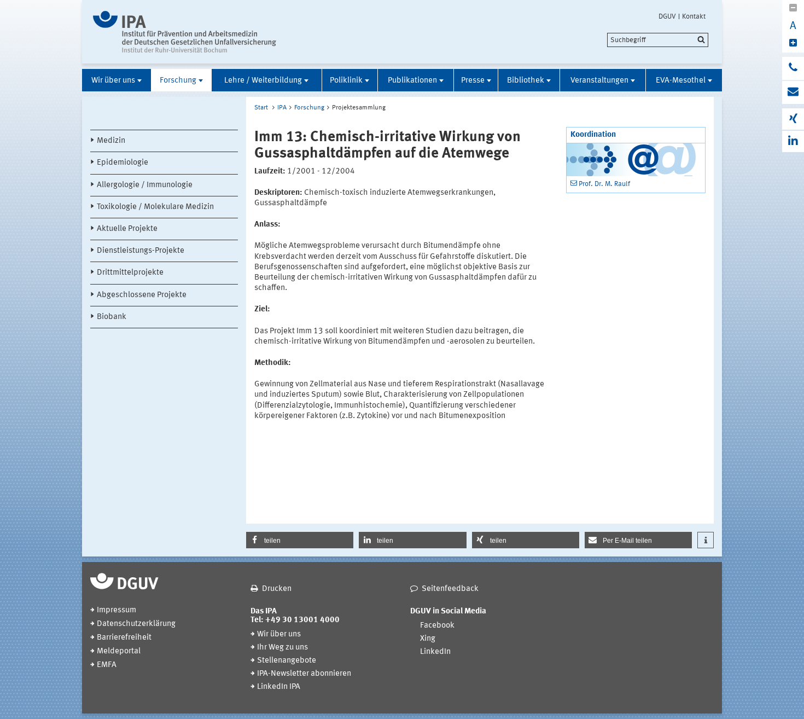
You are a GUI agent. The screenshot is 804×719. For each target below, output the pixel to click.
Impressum (116, 610)
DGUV (667, 16)
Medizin (111, 141)
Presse (473, 81)
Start (261, 108)
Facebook (437, 626)
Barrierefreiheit (124, 638)
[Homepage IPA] (184, 32)
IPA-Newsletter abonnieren (304, 674)
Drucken (277, 589)
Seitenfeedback (450, 589)
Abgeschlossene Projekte (142, 295)
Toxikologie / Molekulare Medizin (155, 207)
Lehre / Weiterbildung (263, 81)
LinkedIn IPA (278, 687)
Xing (427, 639)
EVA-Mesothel (681, 81)
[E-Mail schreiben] (793, 92)
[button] (299, 540)
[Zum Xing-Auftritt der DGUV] (793, 119)
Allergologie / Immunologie (145, 185)
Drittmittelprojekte (130, 273)
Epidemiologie (122, 163)
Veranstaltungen (599, 81)
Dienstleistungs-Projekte (140, 251)
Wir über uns (113, 81)
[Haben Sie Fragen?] (793, 68)
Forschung (178, 81)
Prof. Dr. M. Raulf (604, 184)
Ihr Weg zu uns (282, 647)
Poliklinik (346, 81)
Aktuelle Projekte (127, 229)
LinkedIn (435, 652)
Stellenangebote (286, 661)
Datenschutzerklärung (136, 624)
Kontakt (694, 16)
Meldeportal (119, 651)
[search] (657, 40)
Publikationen (412, 81)
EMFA (106, 665)
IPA (282, 108)
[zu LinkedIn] (793, 141)
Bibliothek (525, 81)
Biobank (111, 317)
